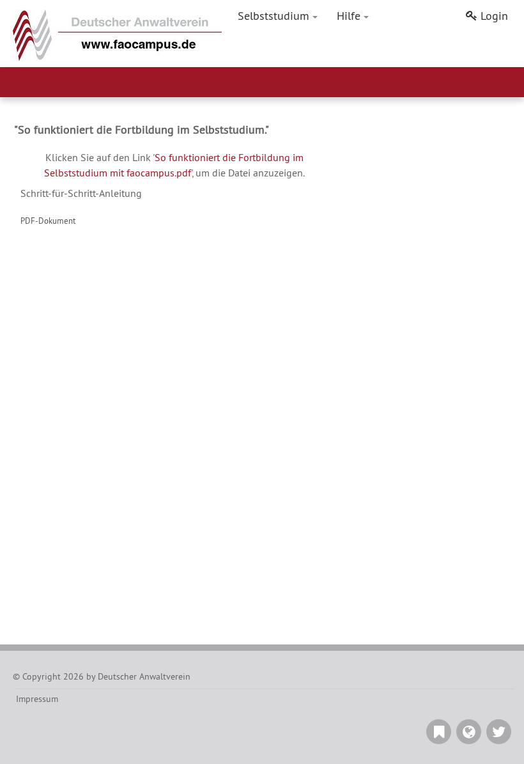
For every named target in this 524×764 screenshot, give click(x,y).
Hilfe (348, 15)
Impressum (37, 699)
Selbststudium (273, 15)
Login (494, 15)
